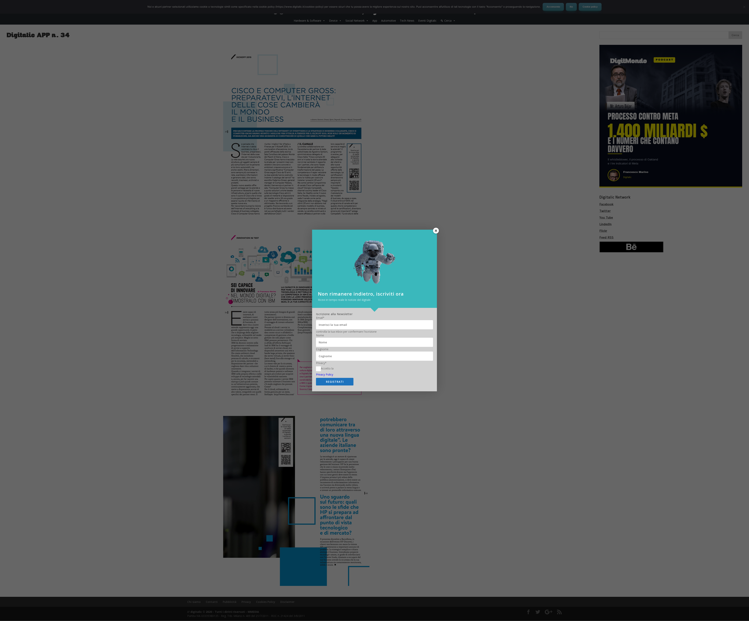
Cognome (322, 349)
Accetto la (327, 368)
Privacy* (321, 363)
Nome (320, 335)
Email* (320, 317)
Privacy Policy (324, 374)
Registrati (335, 382)
